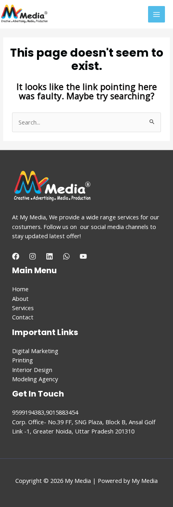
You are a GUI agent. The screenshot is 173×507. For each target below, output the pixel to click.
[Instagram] (32, 256)
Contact (22, 317)
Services (23, 308)
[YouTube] (83, 256)
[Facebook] (15, 256)
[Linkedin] (49, 256)
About (20, 298)
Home (20, 289)
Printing (22, 360)
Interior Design (32, 370)
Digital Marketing (35, 351)
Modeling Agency (35, 379)
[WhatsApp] (66, 256)
